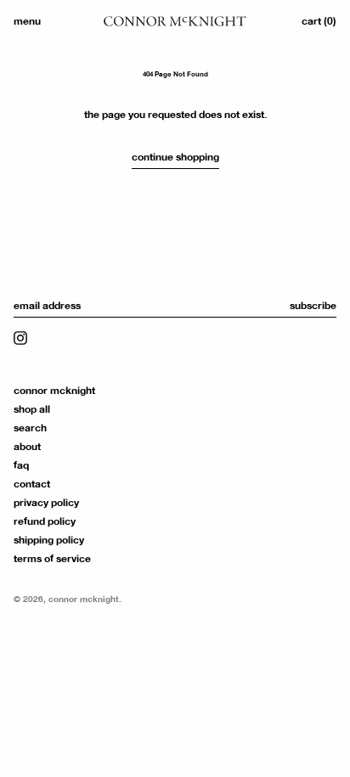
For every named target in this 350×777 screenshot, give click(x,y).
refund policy (45, 521)
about (27, 446)
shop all (32, 409)
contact (32, 484)
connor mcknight (54, 390)
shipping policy (49, 540)
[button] (319, 21)
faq (21, 465)
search (30, 427)
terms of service (52, 558)
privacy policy (46, 502)
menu (27, 21)
